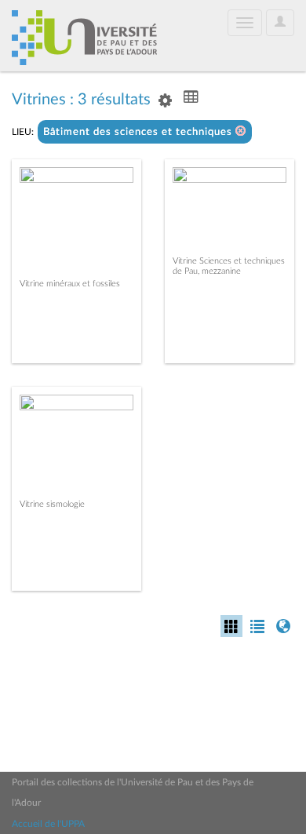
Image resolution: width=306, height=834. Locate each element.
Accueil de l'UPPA (48, 824)
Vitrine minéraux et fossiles (70, 283)
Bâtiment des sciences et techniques (139, 132)
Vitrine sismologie (52, 504)
